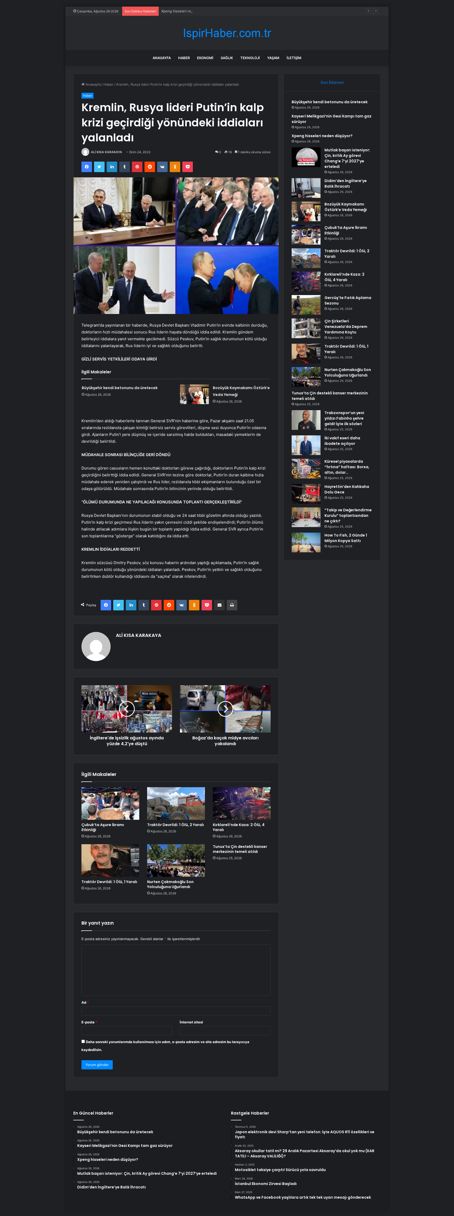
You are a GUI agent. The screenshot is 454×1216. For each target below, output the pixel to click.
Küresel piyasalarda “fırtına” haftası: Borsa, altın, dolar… (346, 467)
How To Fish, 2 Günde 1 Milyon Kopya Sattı (345, 538)
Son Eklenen (332, 82)
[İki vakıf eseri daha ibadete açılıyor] (306, 445)
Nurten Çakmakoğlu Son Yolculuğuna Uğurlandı (170, 884)
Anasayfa (162, 58)
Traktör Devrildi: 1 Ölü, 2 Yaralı (175, 824)
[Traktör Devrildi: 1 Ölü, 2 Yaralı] (176, 803)
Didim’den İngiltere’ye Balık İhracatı (345, 183)
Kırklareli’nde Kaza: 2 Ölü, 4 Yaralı (239, 827)
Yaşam (273, 58)
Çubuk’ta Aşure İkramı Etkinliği (102, 827)
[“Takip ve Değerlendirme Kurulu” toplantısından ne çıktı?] (306, 517)
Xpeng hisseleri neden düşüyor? (187, 11)
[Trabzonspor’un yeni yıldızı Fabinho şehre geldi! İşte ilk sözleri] (306, 420)
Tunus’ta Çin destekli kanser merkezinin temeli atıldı (240, 849)
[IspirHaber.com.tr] (227, 33)
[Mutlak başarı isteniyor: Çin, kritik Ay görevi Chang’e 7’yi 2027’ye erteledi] (306, 157)
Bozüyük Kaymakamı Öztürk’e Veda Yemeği (345, 207)
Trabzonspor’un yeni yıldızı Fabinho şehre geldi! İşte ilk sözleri (344, 418)
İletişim (294, 58)
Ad (85, 1002)
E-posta (89, 1022)
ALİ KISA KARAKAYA (106, 152)
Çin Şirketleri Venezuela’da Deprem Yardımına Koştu (345, 326)
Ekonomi (205, 58)
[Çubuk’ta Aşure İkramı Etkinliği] (110, 803)
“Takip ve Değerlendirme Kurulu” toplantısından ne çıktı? (348, 515)
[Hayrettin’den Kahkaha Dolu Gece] (306, 494)
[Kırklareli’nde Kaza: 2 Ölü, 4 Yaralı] (242, 803)
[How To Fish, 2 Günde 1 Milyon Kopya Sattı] (306, 542)
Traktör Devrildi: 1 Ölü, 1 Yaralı (109, 881)
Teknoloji (250, 58)
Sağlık (227, 58)
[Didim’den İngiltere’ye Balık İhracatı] (306, 188)
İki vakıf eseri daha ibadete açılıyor (342, 440)
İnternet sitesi (191, 1022)
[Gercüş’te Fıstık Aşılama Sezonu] (306, 305)
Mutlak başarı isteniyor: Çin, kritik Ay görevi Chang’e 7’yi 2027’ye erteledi (347, 158)
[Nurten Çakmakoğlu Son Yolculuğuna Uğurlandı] (176, 860)
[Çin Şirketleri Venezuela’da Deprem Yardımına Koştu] (306, 328)
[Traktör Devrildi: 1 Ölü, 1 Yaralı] (110, 860)
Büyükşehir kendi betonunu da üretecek (120, 387)
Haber (184, 58)
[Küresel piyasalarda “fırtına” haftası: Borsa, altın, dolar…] (306, 468)
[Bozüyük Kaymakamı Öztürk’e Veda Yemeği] (194, 394)
